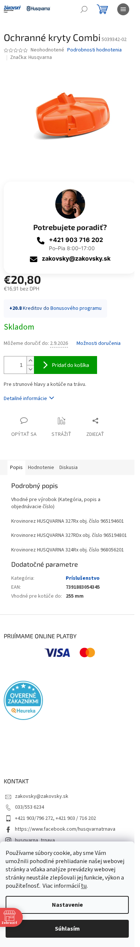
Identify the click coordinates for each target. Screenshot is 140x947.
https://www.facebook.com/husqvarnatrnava (65, 829)
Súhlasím (67, 929)
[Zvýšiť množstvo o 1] (30, 360)
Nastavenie (67, 905)
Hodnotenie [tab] (41, 467)
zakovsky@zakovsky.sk (76, 258)
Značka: (31, 57)
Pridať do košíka (70, 365)
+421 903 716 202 (76, 239)
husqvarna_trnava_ (36, 840)
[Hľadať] (84, 9)
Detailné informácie (25, 398)
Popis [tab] (16, 467)
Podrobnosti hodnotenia (94, 50)
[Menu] (123, 9)
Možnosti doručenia (99, 343)
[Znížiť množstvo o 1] (30, 369)
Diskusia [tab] (68, 467)
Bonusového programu (76, 308)
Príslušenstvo (83, 578)
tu (84, 886)
